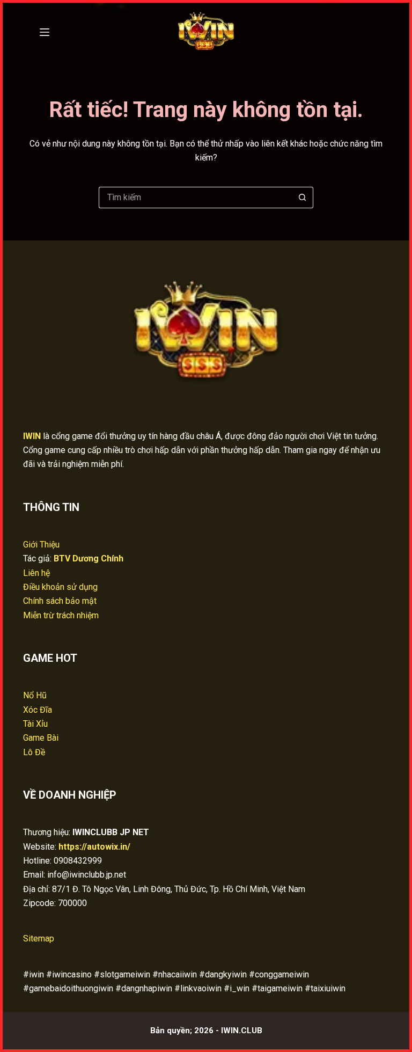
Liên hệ (36, 573)
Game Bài (40, 738)
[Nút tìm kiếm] (302, 197)
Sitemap (38, 938)
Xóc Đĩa (37, 710)
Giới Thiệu (41, 544)
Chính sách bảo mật (60, 601)
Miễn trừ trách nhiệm (61, 615)
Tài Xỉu (35, 724)
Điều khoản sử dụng (60, 587)
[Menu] (44, 32)
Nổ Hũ (35, 695)
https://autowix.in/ (94, 847)
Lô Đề (34, 752)
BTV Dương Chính (88, 558)
